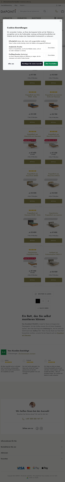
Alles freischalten (51, 64)
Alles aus (11, 64)
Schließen (60, 21)
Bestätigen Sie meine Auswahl (32, 64)
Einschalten (51, 48)
